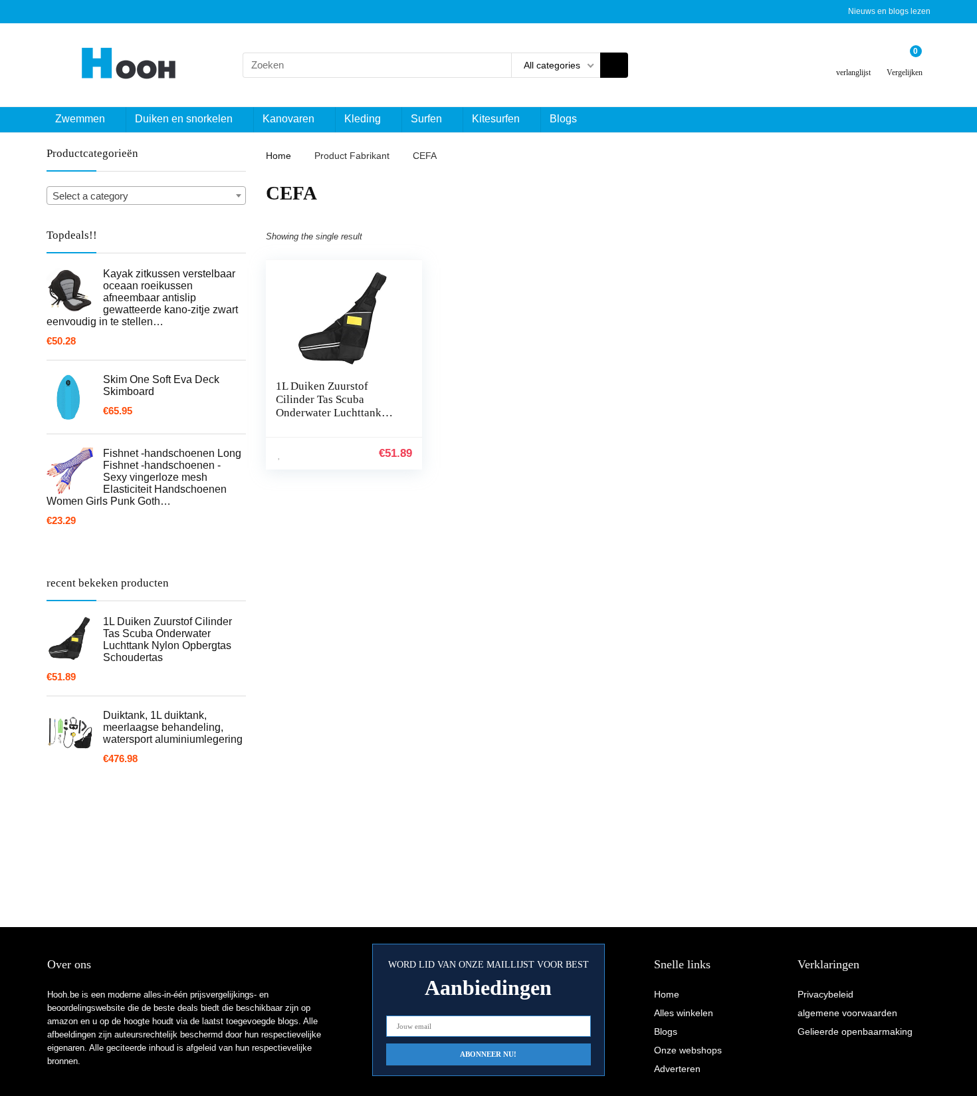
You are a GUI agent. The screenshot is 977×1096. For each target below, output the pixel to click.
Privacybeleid (825, 994)
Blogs (563, 118)
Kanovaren (288, 118)
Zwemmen (80, 118)
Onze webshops (688, 1050)
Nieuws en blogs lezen (889, 11)
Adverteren (677, 1068)
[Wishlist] (853, 59)
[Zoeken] (614, 65)
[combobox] (146, 195)
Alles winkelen (683, 1013)
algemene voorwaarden (847, 1013)
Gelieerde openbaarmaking (855, 1031)
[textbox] (146, 196)
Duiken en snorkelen (184, 118)
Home (278, 155)
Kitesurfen (496, 118)
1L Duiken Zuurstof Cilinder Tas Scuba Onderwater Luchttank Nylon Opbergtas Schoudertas (328, 413)
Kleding (362, 118)
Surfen (426, 118)
